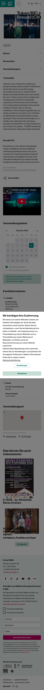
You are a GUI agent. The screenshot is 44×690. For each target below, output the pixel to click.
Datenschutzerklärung (11, 360)
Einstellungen (22, 365)
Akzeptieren (22, 373)
